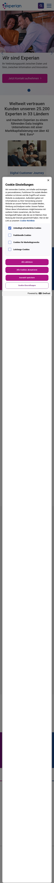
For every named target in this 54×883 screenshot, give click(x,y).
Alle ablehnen (27, 262)
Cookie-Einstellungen (27, 285)
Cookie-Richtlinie (27, 221)
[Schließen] (48, 180)
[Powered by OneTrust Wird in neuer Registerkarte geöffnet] (39, 294)
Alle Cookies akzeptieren (27, 270)
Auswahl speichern (27, 278)
